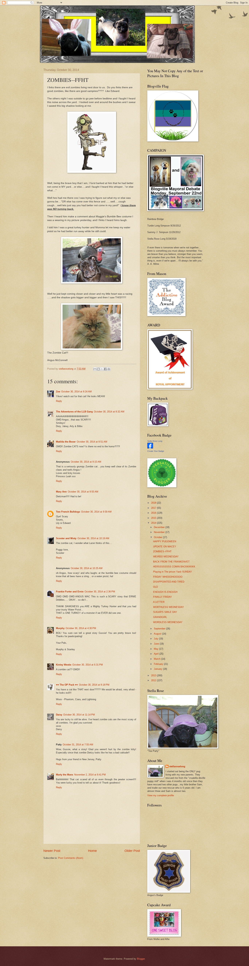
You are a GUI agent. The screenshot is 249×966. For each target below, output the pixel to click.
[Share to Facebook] (105, 369)
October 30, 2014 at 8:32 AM (109, 411)
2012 (154, 680)
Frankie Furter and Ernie (69, 591)
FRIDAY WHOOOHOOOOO (167, 576)
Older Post (132, 851)
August (158, 633)
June (157, 643)
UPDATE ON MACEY (164, 546)
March (157, 658)
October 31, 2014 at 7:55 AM (78, 744)
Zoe (58, 391)
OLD (155, 586)
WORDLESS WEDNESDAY (167, 622)
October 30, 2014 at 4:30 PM (81, 628)
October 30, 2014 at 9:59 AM (96, 511)
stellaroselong (177, 766)
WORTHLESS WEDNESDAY (168, 607)
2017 (154, 508)
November (159, 532)
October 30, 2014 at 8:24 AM (76, 391)
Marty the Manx (64, 774)
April (156, 653)
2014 (154, 522)
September (160, 628)
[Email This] (95, 369)
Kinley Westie (63, 664)
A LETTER (158, 602)
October (158, 537)
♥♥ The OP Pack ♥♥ (67, 684)
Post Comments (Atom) (70, 858)
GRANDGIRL (160, 617)
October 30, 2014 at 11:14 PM (79, 714)
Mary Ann (61, 491)
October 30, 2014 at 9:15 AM (86, 461)
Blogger (141, 958)
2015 (154, 518)
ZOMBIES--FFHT (162, 551)
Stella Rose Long (154, 441)
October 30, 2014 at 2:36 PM (100, 591)
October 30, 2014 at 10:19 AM (93, 538)
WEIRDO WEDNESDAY (166, 556)
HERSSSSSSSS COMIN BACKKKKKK (174, 566)
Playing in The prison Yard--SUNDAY (172, 571)
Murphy (60, 628)
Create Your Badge (155, 451)
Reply (59, 401)
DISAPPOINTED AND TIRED (168, 581)
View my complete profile (160, 795)
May (156, 648)
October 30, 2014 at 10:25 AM (86, 568)
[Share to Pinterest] (109, 369)
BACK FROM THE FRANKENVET (171, 561)
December (159, 527)
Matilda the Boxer (66, 441)
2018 (154, 502)
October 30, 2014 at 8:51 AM (92, 441)
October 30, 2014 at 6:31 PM (87, 664)
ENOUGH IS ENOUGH (165, 592)
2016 (154, 512)
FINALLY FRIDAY (162, 596)
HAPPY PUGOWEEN (164, 541)
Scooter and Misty (66, 538)
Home (92, 851)
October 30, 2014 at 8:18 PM (94, 684)
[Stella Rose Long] (150, 447)
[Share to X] (102, 369)
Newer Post (51, 851)
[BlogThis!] (98, 369)
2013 (154, 675)
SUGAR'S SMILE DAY (165, 612)
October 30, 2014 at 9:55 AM (83, 491)
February (159, 664)
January (158, 669)
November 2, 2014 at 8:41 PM (90, 774)
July (156, 638)
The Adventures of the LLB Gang (74, 411)
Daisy (59, 714)
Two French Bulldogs (68, 511)
